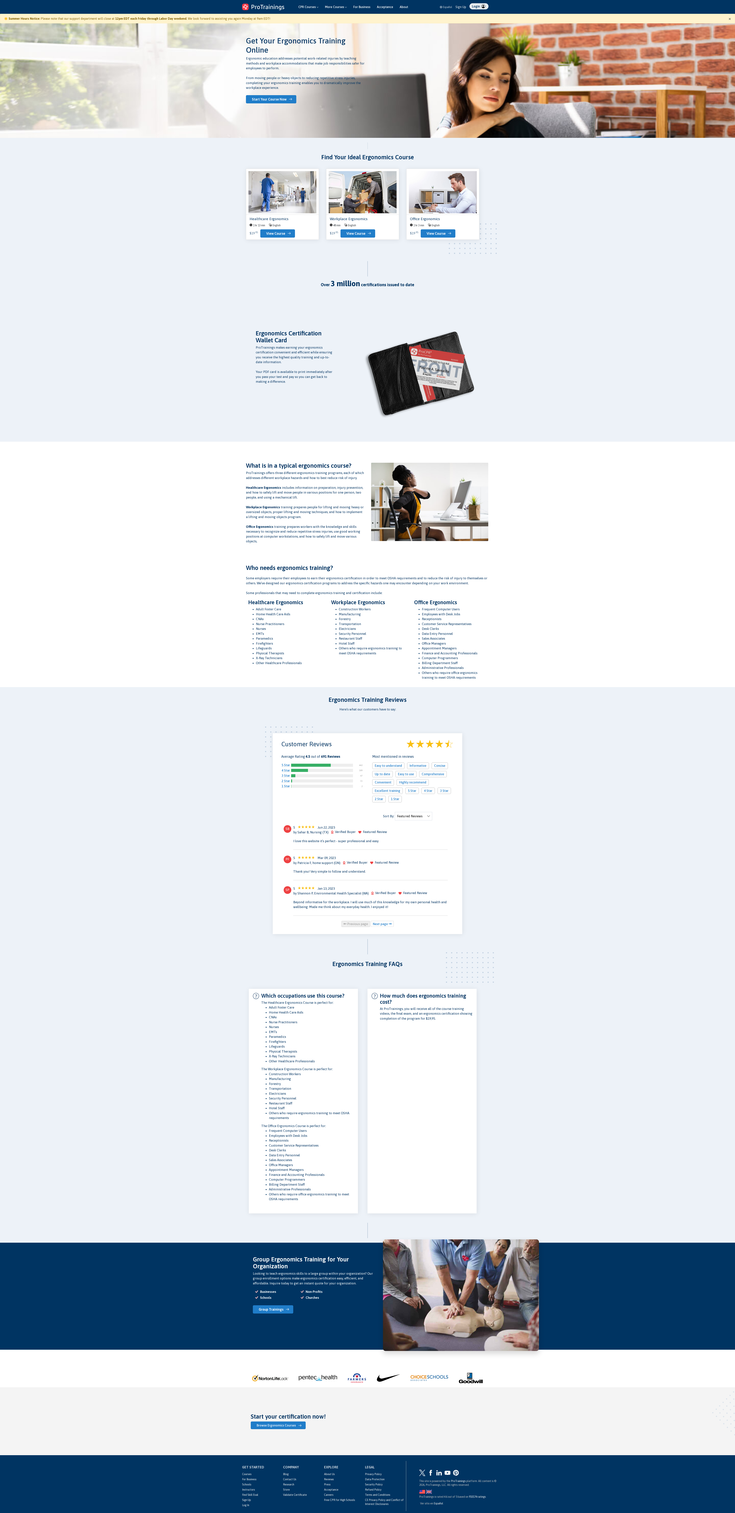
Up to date (382, 774)
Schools (246, 1484)
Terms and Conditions (377, 1494)
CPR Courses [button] (307, 7)
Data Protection (375, 1479)
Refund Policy (373, 1489)
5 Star (286, 765)
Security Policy (374, 1484)
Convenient (383, 782)
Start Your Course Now (269, 99)
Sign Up (461, 7)
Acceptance (385, 7)
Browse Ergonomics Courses (276, 1425)
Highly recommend (412, 782)
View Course (275, 233)
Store (286, 1489)
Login (476, 6)
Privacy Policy (373, 1474)
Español (447, 7)
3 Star (286, 776)
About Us (329, 1474)
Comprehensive (433, 774)
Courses (247, 1474)
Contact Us (289, 1479)
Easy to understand (388, 766)
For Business (361, 7)
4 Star (286, 770)
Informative (418, 766)
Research (288, 1484)
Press (327, 1484)
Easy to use (406, 774)
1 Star (286, 786)
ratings (477, 1496)
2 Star (286, 781)
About (404, 7)
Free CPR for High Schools (339, 1500)
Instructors (248, 1489)
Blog (286, 1474)
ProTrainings (458, 1481)
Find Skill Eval (250, 1494)
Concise (439, 766)
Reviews (329, 1479)
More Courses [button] (335, 7)
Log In (245, 1505)
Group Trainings (271, 1309)
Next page (381, 924)
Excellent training (387, 791)
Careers (328, 1494)
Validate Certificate (295, 1494)
